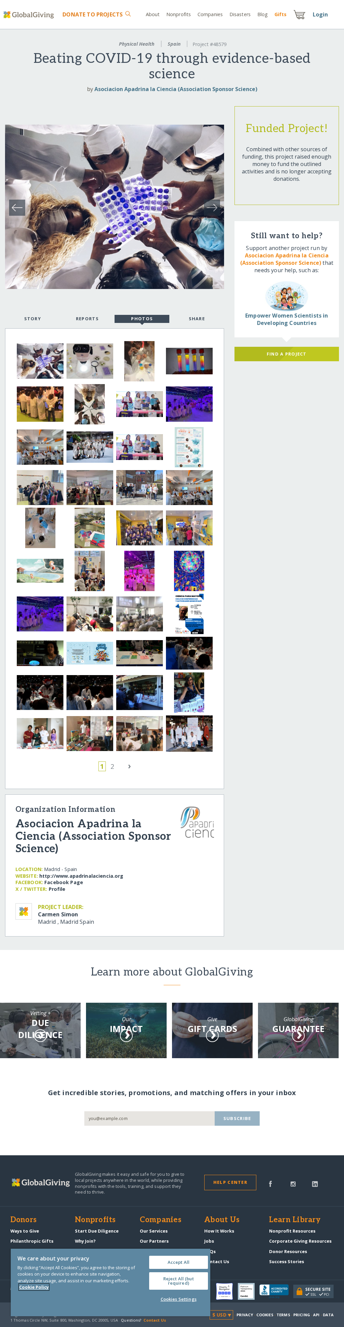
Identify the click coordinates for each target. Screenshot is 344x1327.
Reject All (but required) (178, 1281)
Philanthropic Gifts (31, 1241)
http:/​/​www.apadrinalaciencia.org (81, 876)
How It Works (219, 1231)
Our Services (154, 1231)
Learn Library (295, 1220)
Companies (210, 14)
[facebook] (270, 1183)
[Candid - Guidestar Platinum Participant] (248, 1291)
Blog (262, 14)
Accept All (178, 1262)
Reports (87, 319)
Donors (23, 1220)
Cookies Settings (179, 1299)
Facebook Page (63, 882)
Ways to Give (24, 1231)
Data (328, 1314)
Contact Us (216, 1261)
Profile (57, 889)
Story (32, 319)
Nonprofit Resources (292, 1231)
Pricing (301, 1314)
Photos (142, 319)
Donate (92, 14)
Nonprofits (178, 14)
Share (197, 319)
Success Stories (286, 1261)
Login (320, 14)
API (316, 1314)
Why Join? (85, 1241)
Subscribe (237, 1118)
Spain (174, 44)
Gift (280, 14)
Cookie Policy (34, 1287)
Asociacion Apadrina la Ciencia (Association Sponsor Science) (175, 89)
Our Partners (154, 1241)
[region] (110, 1282)
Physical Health (137, 44)
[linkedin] (315, 1183)
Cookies (264, 1314)
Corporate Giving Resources (300, 1241)
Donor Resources (288, 1251)
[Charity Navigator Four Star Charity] (227, 1291)
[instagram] (293, 1183)
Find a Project (287, 354)
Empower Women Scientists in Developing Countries (286, 319)
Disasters (240, 14)
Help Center (230, 1182)
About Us (222, 1220)
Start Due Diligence (97, 1231)
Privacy (244, 1314)
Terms (283, 1314)
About (153, 14)
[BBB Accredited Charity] (276, 1291)
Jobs (209, 1241)
